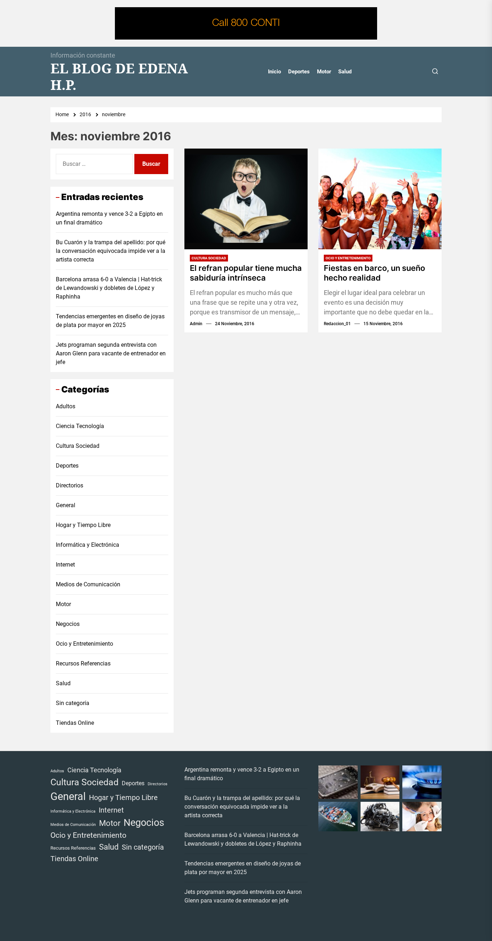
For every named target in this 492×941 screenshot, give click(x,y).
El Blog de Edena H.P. (119, 76)
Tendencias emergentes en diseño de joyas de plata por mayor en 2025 (110, 320)
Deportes (299, 71)
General (65, 505)
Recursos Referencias (83, 663)
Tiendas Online (75, 722)
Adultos (65, 406)
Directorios (69, 485)
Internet (65, 564)
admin (196, 323)
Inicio (274, 71)
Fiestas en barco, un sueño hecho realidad (374, 272)
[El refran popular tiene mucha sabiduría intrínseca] (246, 199)
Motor (324, 71)
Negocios (68, 623)
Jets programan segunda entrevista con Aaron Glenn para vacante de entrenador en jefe (111, 353)
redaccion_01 (337, 323)
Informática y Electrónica (87, 544)
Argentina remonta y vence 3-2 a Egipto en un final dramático (109, 218)
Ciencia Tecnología (80, 426)
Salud (345, 71)
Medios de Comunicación (88, 584)
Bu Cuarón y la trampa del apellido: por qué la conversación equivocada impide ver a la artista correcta (110, 251)
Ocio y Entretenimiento (348, 258)
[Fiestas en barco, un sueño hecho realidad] (380, 199)
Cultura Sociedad (209, 258)
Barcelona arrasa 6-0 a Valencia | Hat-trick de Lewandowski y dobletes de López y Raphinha (109, 288)
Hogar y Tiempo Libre (83, 525)
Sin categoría (72, 703)
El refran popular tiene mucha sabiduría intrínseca (246, 272)
